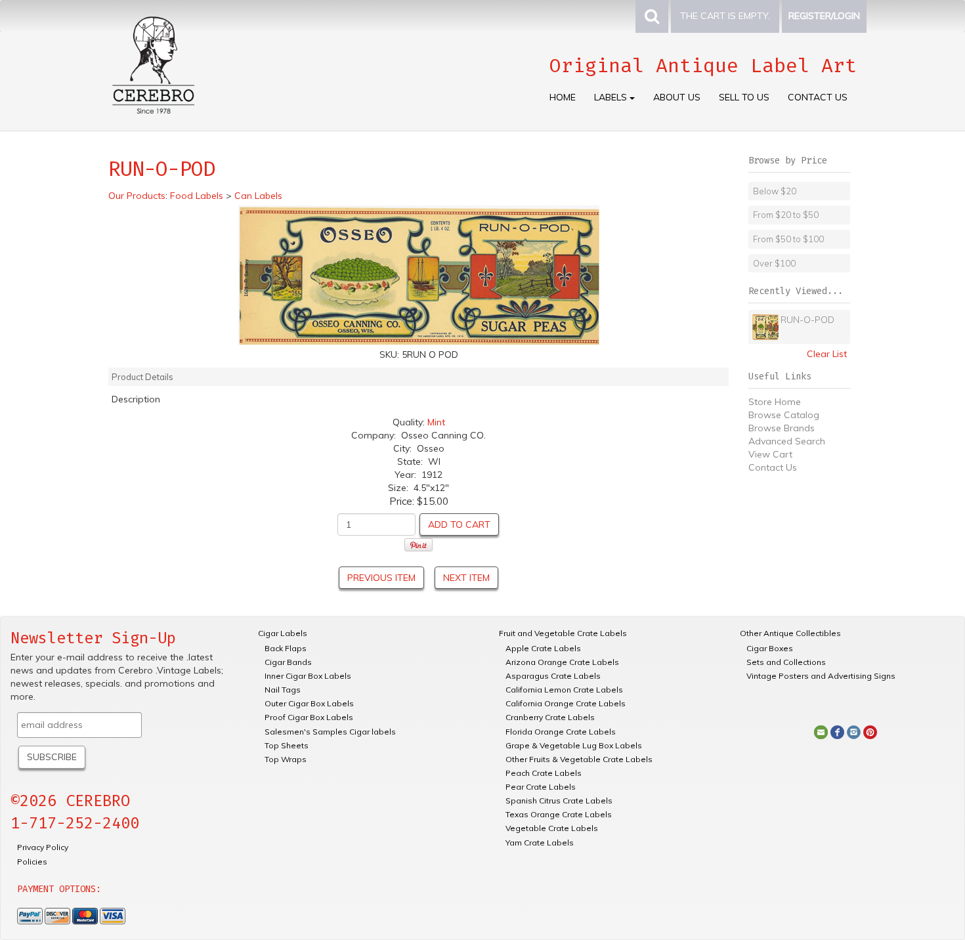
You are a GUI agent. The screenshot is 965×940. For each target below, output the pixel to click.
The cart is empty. (725, 16)
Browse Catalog (783, 415)
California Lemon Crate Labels (564, 689)
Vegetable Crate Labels (551, 828)
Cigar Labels (282, 633)
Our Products (136, 196)
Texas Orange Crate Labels (558, 814)
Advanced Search (786, 441)
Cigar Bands (288, 662)
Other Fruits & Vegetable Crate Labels (579, 759)
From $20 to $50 (786, 214)
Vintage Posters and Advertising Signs (820, 676)
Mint (436, 422)
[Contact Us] (821, 731)
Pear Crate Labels (540, 787)
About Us (676, 97)
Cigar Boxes (769, 648)
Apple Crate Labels (543, 648)
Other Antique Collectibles (790, 633)
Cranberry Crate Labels (550, 717)
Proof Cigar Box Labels (309, 717)
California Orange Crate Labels (565, 703)
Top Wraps (286, 759)
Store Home (774, 402)
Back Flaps (286, 648)
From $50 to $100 (788, 239)
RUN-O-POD (807, 320)
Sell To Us (744, 97)
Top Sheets (287, 745)
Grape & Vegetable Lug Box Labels (573, 745)
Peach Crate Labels (543, 773)
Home (562, 97)
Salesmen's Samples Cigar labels (330, 732)
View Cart (770, 454)
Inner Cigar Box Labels (308, 676)
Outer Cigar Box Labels (309, 703)
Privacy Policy (42, 847)
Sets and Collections (786, 662)
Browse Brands (781, 428)
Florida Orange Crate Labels (560, 732)
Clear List (827, 354)
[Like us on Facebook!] (837, 731)
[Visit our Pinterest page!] (870, 731)
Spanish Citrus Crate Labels (558, 800)
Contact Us (817, 97)
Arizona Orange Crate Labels (562, 662)
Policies (32, 861)
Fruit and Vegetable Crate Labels (563, 633)
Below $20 (774, 191)
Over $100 (774, 263)
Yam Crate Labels (539, 842)
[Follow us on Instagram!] (854, 731)
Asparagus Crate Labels (553, 676)
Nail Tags (283, 689)
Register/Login (824, 16)
